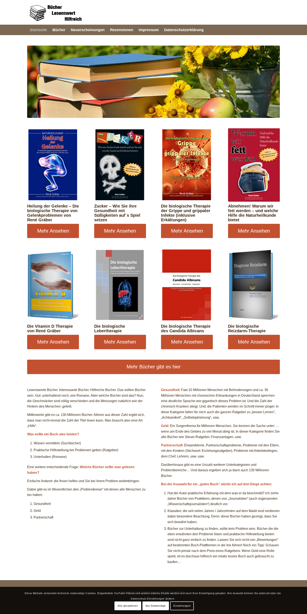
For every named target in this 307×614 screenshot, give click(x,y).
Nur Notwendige (156, 605)
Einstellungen (182, 605)
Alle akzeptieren (128, 605)
